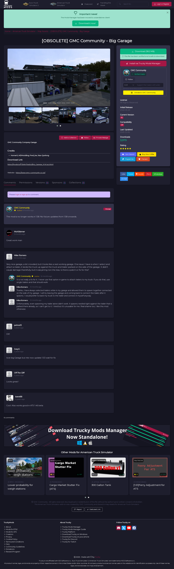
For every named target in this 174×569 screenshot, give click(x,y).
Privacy (9, 537)
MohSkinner (19, 231)
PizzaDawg (56, 482)
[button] (15, 77)
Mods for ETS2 (11, 529)
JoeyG (17, 349)
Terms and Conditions (15, 542)
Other (10, 460)
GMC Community (22, 208)
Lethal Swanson (101, 482)
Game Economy (55, 460)
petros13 (18, 325)
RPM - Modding (16, 482)
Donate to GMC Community (145, 93)
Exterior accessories (98, 460)
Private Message (102, 138)
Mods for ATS (11, 532)
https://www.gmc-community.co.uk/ (30, 173)
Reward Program (13, 552)
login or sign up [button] (21, 194)
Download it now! (87, 23)
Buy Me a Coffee (148, 154)
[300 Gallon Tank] (108, 467)
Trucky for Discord (69, 539)
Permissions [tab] (25, 182)
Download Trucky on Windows (74, 534)
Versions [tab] (42, 182)
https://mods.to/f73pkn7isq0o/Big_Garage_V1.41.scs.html (30, 164)
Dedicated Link (94, 509)
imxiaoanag (140, 482)
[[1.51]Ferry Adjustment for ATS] (150, 467)
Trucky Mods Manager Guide (74, 529)
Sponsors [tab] (58, 182)
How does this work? (133, 89)
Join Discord (129, 154)
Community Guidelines (15, 547)
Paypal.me (129, 159)
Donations (10, 549)
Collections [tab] (76, 182)
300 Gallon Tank (101, 484)
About (8, 527)
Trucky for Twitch (69, 542)
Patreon (144, 159)
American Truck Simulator (24, 31)
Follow (130, 79)
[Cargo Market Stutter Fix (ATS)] (66, 467)
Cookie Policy (11, 539)
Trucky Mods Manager (71, 527)
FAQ (8, 544)
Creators (9, 534)
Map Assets (43, 31)
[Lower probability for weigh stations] (24, 467)
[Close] (167, 12)
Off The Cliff (19, 373)
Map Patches (138, 460)
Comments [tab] (10, 182)
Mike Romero (20, 255)
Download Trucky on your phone (75, 537)
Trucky (97, 557)
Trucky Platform (68, 532)
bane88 (18, 396)
